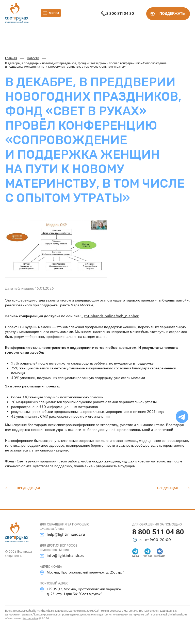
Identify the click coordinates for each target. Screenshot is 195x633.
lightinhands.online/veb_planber (110, 316)
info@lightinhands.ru (65, 555)
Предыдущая (28, 488)
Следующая (167, 488)
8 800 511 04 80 (120, 13)
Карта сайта (30, 618)
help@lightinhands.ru (66, 534)
